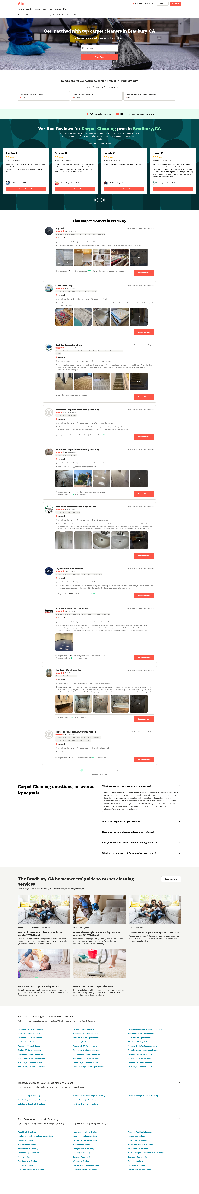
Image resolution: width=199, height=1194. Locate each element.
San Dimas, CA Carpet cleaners (86, 1058)
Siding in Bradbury (135, 1161)
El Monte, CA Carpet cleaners (30, 1062)
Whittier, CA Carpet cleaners (139, 1037)
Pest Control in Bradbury (28, 1161)
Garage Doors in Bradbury (83, 1148)
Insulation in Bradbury (137, 1165)
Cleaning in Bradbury (81, 1153)
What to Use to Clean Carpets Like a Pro (93, 986)
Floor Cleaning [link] (31, 15)
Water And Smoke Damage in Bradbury (89, 1095)
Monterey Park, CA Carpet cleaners (142, 1046)
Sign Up (175, 3)
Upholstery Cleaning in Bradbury (31, 1104)
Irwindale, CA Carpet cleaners (30, 1037)
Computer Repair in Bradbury (85, 1169)
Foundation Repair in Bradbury (140, 1144)
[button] (64, 257)
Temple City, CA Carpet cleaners (31, 1067)
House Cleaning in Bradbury (84, 1100)
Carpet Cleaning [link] (45, 15)
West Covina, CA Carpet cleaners (31, 1058)
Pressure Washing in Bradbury (140, 1132)
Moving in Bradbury (26, 1157)
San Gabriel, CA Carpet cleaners (86, 1037)
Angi (75, 928)
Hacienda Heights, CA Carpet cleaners (88, 1067)
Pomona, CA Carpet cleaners (140, 1062)
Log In (162, 3)
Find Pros (99, 57)
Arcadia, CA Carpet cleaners (29, 1046)
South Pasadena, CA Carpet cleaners (143, 1050)
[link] (8, 183)
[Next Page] (124, 770)
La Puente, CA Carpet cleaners (85, 1042)
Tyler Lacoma (24, 982)
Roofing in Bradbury (26, 1140)
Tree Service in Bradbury (28, 1148)
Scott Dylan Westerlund (29, 928)
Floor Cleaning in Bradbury (29, 1095)
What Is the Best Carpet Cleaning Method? (39, 986)
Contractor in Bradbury (137, 1140)
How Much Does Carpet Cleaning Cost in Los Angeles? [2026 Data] (40, 933)
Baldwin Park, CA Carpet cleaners (32, 1042)
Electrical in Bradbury (27, 1144)
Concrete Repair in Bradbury (84, 1157)
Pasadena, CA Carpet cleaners (85, 1033)
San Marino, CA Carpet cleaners (86, 1050)
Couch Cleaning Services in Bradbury (143, 1095)
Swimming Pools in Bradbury (85, 1136)
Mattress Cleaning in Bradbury (85, 1104)
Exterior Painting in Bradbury (85, 1140)
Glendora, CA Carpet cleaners (85, 1029)
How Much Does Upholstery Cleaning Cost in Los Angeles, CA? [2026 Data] (97, 933)
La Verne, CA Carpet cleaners (140, 1067)
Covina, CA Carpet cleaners (29, 1050)
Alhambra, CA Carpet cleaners (85, 1062)
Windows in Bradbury (82, 1161)
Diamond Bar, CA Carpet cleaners (142, 1054)
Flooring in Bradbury (81, 1144)
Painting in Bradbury (136, 1136)
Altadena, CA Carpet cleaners (140, 1042)
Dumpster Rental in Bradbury (140, 1157)
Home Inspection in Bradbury (140, 1169)
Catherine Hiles (80, 982)
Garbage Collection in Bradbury (86, 1165)
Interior (21, 9)
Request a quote (26, 189)
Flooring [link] (21, 15)
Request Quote (144, 273)
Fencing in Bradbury (26, 1165)
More (50, 9)
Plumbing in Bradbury (27, 1132)
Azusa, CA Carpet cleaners (29, 1033)
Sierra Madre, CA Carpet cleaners (31, 1054)
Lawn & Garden (40, 9)
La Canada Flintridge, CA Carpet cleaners (145, 1029)
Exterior (29, 9)
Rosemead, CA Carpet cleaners (86, 1046)
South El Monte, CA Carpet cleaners (87, 1054)
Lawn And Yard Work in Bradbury (31, 1169)
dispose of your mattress (114, 809)
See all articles (171, 879)
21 (117, 770)
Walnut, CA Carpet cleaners (139, 1058)
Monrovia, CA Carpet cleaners (30, 1029)
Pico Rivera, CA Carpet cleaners (141, 1033)
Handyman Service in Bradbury (86, 1132)
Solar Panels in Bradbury (138, 1148)
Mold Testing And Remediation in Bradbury (146, 1153)
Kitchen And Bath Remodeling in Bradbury (35, 1136)
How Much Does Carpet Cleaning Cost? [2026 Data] (154, 932)
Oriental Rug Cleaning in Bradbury (32, 1100)
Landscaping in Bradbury (28, 1153)
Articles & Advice (60, 9)
